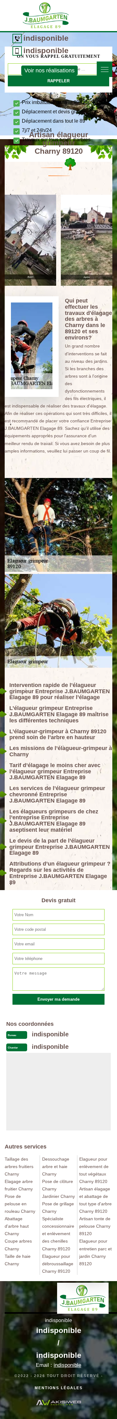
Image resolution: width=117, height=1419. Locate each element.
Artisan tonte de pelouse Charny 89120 (94, 1226)
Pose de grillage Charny (58, 1207)
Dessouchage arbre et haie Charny (55, 1166)
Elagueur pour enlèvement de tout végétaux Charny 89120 (94, 1170)
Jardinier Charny (58, 1196)
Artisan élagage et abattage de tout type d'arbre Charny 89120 (95, 1200)
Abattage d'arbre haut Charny (17, 1226)
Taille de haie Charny (18, 1260)
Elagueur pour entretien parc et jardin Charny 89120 (95, 1252)
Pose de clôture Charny (57, 1185)
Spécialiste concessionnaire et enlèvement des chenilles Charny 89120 (58, 1233)
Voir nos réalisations (49, 70)
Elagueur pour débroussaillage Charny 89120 (57, 1264)
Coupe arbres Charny (18, 1245)
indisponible (45, 38)
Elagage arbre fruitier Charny (19, 1185)
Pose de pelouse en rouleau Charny (20, 1204)
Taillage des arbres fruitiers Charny (19, 1166)
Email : (58, 1365)
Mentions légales (59, 1388)
